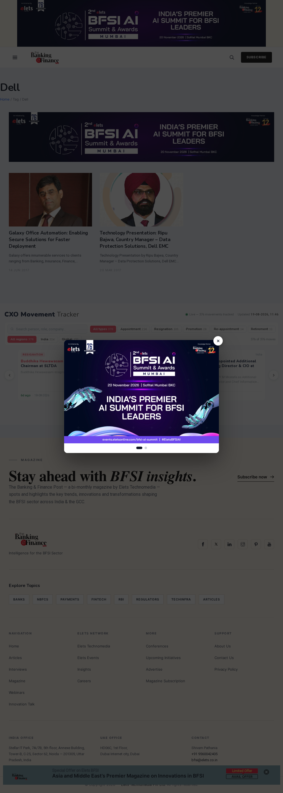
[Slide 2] (146, 448)
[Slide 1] (139, 448)
